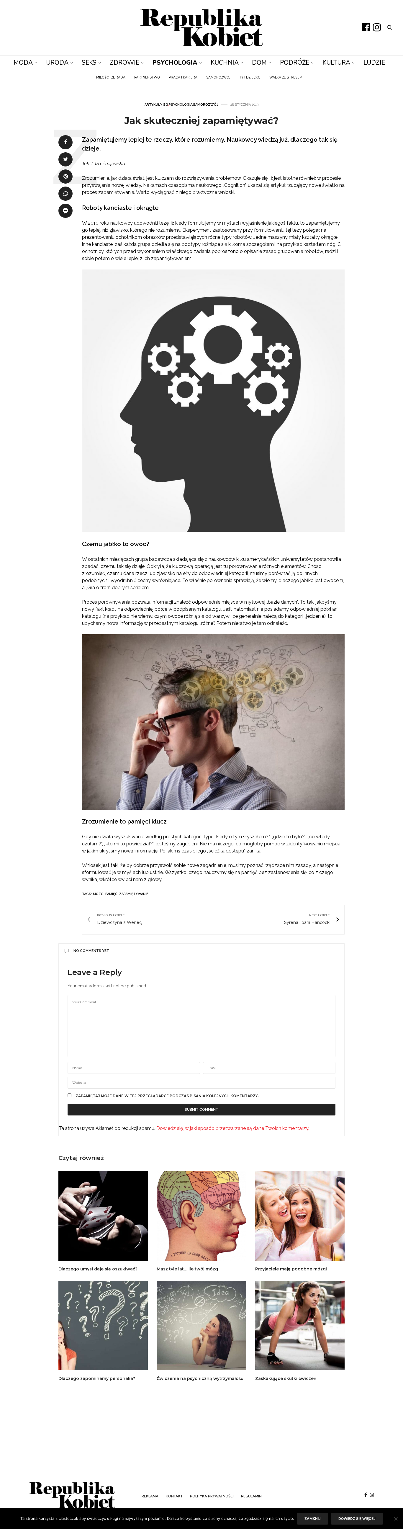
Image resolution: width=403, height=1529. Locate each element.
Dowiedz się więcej (357, 1518)
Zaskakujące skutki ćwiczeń (286, 1378)
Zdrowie (124, 62)
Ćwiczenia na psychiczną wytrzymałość (200, 1378)
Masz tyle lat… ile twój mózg (187, 1269)
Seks (89, 62)
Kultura (336, 62)
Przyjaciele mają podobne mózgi (291, 1269)
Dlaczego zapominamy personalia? (96, 1378)
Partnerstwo (147, 77)
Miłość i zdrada (110, 77)
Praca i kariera (183, 77)
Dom (259, 62)
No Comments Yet (91, 951)
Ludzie (374, 62)
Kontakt (174, 1496)
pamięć (111, 894)
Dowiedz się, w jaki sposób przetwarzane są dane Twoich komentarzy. (232, 1128)
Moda (23, 62)
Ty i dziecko (250, 77)
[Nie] (396, 1519)
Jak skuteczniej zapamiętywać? (201, 120)
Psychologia (175, 62)
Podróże (294, 62)
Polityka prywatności (212, 1496)
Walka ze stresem (285, 77)
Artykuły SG (156, 105)
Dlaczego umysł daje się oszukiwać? (97, 1269)
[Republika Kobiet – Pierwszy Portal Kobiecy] (201, 27)
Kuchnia (225, 62)
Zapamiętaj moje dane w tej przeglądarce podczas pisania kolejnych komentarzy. (167, 1096)
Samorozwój (218, 77)
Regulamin (251, 1496)
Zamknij (312, 1518)
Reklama (150, 1496)
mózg (98, 894)
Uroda (57, 62)
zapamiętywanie (133, 894)
